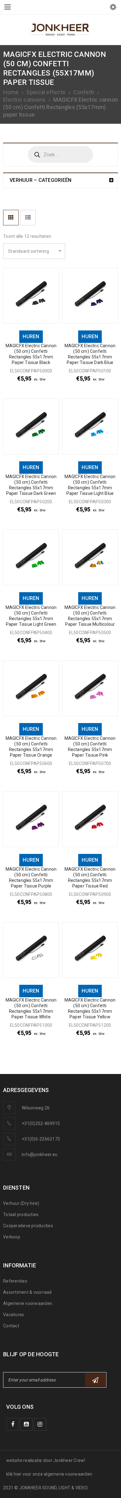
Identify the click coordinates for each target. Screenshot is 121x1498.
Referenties (15, 1281)
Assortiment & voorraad (27, 1292)
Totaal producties (20, 1214)
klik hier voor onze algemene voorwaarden (49, 1474)
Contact (11, 1325)
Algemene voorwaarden (27, 1303)
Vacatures (13, 1314)
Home (11, 92)
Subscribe (95, 1380)
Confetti (83, 92)
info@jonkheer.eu (39, 1154)
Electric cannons (24, 99)
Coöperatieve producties (28, 1225)
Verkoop (11, 1236)
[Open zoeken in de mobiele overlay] (60, 154)
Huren (31, 336)
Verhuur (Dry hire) (21, 1203)
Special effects (45, 92)
